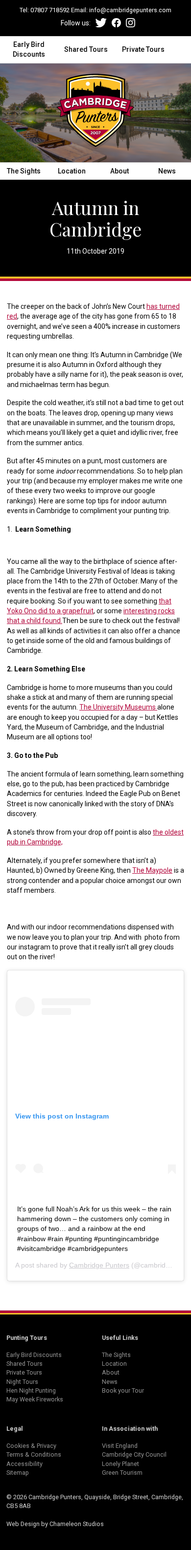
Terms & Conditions (33, 1454)
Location (72, 171)
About (119, 171)
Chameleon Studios (76, 1524)
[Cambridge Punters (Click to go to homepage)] (95, 113)
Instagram (130, 22)
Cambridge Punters (99, 1265)
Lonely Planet (120, 1463)
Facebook (116, 22)
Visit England (120, 1445)
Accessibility (24, 1463)
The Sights (24, 171)
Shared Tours (86, 49)
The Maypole (152, 870)
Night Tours (22, 1381)
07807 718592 (50, 10)
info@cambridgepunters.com (130, 10)
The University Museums (118, 707)
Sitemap (17, 1472)
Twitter (101, 22)
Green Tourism (122, 1472)
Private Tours (143, 49)
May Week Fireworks (34, 1399)
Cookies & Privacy (31, 1445)
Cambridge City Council (134, 1454)
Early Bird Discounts (29, 49)
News (167, 171)
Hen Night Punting (31, 1390)
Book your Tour (123, 1390)
